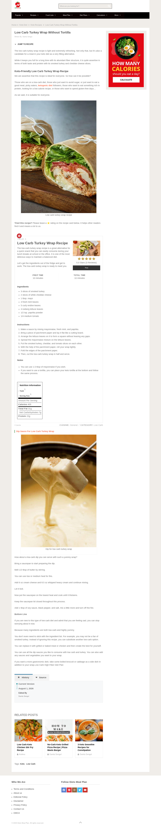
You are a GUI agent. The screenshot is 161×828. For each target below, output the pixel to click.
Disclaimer (18, 801)
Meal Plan (66, 15)
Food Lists (50, 15)
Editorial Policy (20, 797)
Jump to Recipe (25, 44)
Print (86, 268)
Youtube (85, 789)
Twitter (79, 789)
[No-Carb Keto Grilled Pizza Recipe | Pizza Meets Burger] (59, 730)
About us (18, 793)
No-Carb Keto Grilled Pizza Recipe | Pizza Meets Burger (57, 747)
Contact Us (19, 809)
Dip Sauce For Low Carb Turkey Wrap (35, 431)
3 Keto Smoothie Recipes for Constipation (86, 747)
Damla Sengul (27, 37)
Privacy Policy (20, 805)
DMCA (17, 813)
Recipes (33, 15)
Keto (22, 764)
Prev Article (66, 705)
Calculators (101, 15)
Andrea (22, 754)
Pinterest (69, 789)
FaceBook (63, 789)
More (116, 15)
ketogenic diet (45, 85)
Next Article (88, 705)
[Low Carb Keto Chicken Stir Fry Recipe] (28, 730)
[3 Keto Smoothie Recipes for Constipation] (89, 730)
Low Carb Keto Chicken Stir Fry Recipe (25, 747)
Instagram (74, 789)
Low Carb (30, 764)
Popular (18, 15)
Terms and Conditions (24, 789)
